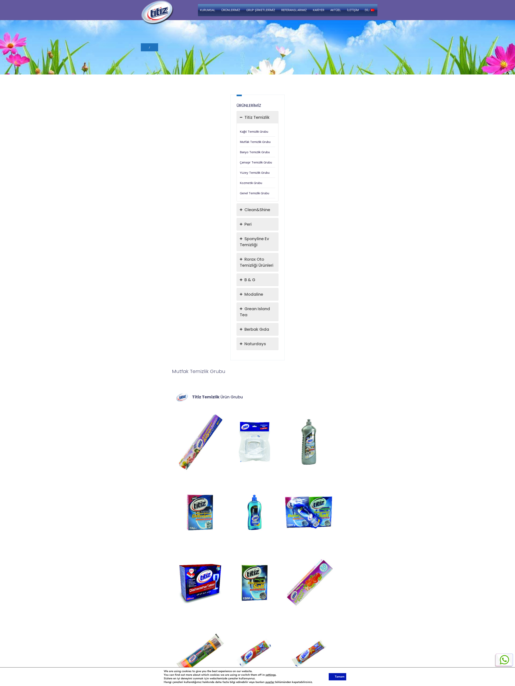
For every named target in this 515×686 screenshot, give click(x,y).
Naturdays (255, 344)
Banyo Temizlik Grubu (255, 152)
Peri (248, 224)
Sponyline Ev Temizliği (254, 242)
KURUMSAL (207, 10)
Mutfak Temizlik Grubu (255, 142)
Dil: (368, 10)
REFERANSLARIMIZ (294, 10)
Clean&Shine (257, 210)
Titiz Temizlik (257, 117)
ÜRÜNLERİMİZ (230, 10)
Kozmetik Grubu (251, 183)
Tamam (339, 677)
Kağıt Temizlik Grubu (254, 131)
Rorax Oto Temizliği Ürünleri (256, 262)
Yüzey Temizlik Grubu (255, 172)
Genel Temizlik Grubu (254, 193)
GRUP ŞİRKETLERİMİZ (260, 10)
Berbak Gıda (256, 329)
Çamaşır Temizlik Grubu (256, 162)
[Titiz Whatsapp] (504, 660)
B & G (249, 280)
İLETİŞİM (353, 10)
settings (271, 675)
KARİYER (318, 10)
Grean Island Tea (255, 312)
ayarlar (269, 682)
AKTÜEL (335, 10)
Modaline (253, 294)
